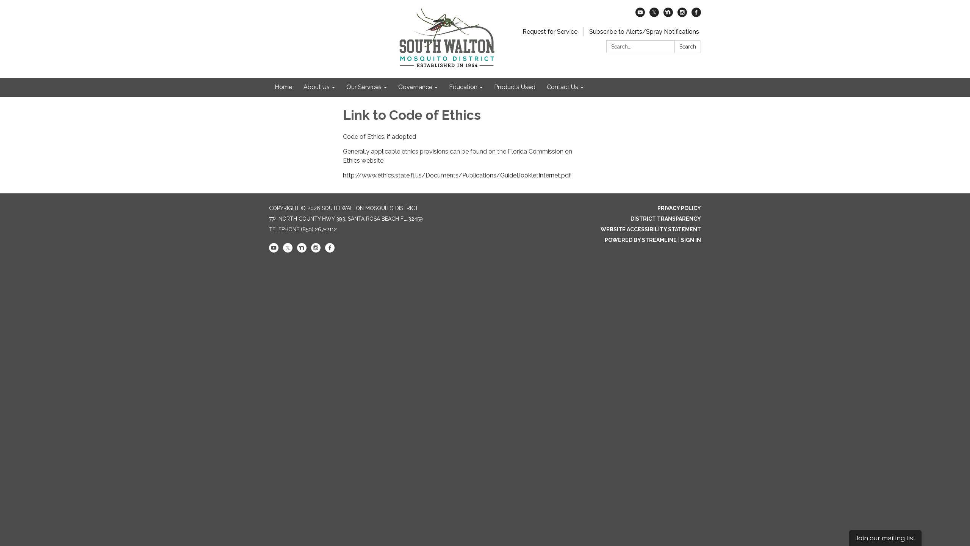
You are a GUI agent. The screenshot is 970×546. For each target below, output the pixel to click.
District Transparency (665, 219)
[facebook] (696, 15)
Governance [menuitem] (415, 87)
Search (687, 47)
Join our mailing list (885, 538)
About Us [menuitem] (317, 87)
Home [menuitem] (283, 87)
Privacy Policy (679, 208)
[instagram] (682, 15)
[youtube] (640, 15)
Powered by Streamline (641, 240)
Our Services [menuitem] (364, 87)
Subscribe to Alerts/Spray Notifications (644, 31)
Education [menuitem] (463, 87)
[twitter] (654, 15)
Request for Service (550, 31)
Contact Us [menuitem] (562, 87)
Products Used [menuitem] (514, 87)
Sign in (691, 240)
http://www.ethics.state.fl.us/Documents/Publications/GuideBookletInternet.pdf (457, 175)
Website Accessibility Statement (651, 229)
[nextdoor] (668, 15)
